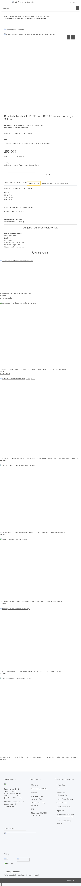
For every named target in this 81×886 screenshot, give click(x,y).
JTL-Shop (76, 880)
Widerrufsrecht (62, 803)
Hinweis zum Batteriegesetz (62, 794)
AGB (58, 789)
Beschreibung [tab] (34, 183)
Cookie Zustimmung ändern (64, 822)
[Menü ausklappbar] (6, 2)
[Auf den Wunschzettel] (73, 37)
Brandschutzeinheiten (20, 128)
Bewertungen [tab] (47, 183)
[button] (63, 2)
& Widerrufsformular (64, 807)
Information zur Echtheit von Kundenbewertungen (66, 816)
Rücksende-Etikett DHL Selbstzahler (39, 814)
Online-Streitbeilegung (65, 799)
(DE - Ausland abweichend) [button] (29, 165)
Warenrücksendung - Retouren (38, 804)
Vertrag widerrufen (13, 872)
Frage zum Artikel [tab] (61, 183)
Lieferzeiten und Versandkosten (37, 798)
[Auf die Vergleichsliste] (68, 37)
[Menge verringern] (6, 174)
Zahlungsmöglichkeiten (39, 789)
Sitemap (34, 793)
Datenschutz (61, 785)
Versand (21, 156)
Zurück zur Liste (9, 16)
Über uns (34, 785)
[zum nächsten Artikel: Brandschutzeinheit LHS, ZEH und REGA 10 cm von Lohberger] (6, 22)
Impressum (61, 811)
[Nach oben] (1, 884)
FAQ (32, 809)
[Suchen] (77, 8)
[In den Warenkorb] (6, 32)
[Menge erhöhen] (37, 174)
